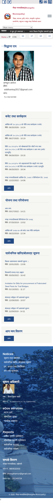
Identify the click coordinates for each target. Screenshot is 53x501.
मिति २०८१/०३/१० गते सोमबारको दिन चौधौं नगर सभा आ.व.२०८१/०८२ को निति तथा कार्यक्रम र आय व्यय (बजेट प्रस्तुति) (25, 149)
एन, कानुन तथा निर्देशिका (14, 366)
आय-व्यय (8, 208)
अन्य (8, 188)
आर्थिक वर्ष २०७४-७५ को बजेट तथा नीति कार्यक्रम (22, 230)
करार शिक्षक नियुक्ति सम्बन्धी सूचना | (38, 31)
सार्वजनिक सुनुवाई (11, 444)
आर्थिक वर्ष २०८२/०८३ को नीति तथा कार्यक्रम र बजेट (23, 135)
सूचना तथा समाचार (12, 358)
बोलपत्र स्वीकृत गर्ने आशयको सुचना (17, 308)
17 (28, 36)
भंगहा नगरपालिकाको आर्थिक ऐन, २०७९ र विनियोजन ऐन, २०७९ (26, 177)
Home (4, 37)
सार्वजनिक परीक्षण (11, 449)
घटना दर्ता (8, 412)
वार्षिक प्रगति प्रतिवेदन (13, 436)
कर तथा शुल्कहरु (11, 371)
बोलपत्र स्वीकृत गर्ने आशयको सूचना (17, 297)
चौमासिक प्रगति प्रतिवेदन (15, 440)
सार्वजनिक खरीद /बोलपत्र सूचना (17, 362)
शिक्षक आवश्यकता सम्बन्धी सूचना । (17, 261)
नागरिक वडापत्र (10, 421)
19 (46, 36)
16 (19, 36)
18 (37, 36)
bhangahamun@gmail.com (19, 473)
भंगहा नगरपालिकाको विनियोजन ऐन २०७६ (19, 219)
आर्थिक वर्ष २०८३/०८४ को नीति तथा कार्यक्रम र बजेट (23, 124)
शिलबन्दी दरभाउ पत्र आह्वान (14, 272)
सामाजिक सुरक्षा (10, 416)
